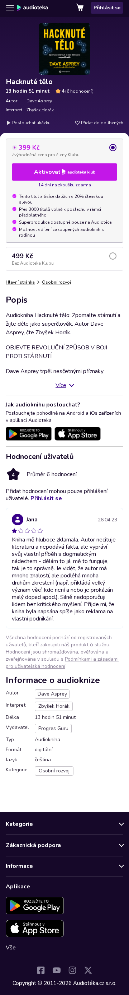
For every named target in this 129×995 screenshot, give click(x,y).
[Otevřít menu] (10, 8)
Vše (11, 948)
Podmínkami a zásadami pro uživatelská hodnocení (62, 663)
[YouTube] (56, 970)
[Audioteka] (32, 8)
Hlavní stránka (20, 282)
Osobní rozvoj (56, 282)
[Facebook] (41, 970)
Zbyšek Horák (40, 110)
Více (61, 385)
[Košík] (80, 8)
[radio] (64, 150)
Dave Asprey (39, 101)
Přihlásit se (107, 7)
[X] (88, 970)
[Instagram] (72, 970)
